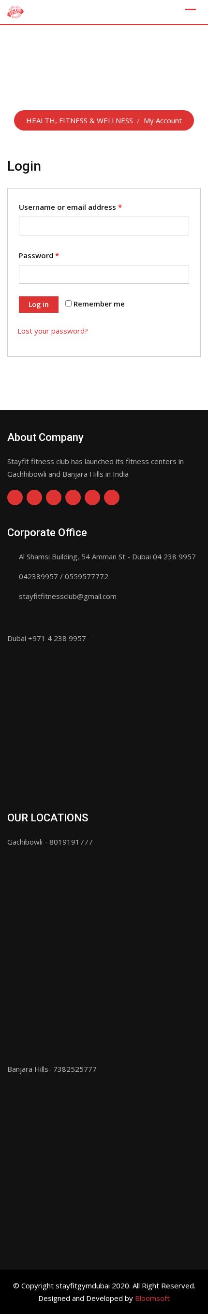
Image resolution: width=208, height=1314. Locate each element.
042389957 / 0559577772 (63, 576)
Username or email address (70, 207)
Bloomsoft (152, 1298)
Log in (39, 304)
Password (39, 255)
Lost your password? (52, 331)
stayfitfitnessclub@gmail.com (68, 596)
